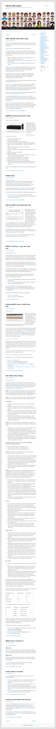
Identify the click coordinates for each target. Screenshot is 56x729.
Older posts (8, 34)
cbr (18, 241)
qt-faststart (10, 336)
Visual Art (42, 61)
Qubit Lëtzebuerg (12, 28)
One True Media (10, 690)
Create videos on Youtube (14, 671)
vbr (21, 241)
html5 (18, 199)
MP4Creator (10, 282)
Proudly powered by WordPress (28, 725)
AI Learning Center (43, 36)
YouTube (7, 675)
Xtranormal (10, 683)
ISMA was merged (11, 48)
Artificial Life (42, 38)
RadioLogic (18, 28)
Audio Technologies (43, 40)
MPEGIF (23, 110)
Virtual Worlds (42, 60)
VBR (26, 217)
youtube (24, 694)
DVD (34, 122)
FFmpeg (7, 290)
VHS (32, 125)
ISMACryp (9, 63)
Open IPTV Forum (17, 81)
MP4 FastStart (19, 334)
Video (22, 170)
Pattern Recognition (43, 51)
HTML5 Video (10, 176)
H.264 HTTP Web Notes (12, 362)
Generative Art (42, 44)
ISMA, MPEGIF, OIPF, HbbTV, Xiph (17, 39)
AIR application (17, 333)
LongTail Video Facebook (12, 194)
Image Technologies (43, 46)
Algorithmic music (43, 37)
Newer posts (34, 34)
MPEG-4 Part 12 (24, 256)
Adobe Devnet (10, 361)
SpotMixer (16, 690)
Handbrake (32, 345)
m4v (17, 268)
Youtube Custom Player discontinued (18, 699)
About (7, 28)
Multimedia (42, 49)
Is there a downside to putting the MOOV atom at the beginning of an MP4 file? (22, 366)
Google (19, 717)
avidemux (9, 633)
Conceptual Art (43, 43)
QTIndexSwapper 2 (27, 332)
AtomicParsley (10, 279)
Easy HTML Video (11, 196)
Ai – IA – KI (42, 35)
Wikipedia (9, 296)
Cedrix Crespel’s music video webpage (27, 707)
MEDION (29, 128)
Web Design (42, 63)
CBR (35, 209)
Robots (41, 53)
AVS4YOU (9, 630)
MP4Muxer (13, 287)
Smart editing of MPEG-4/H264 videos (16, 386)
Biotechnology (42, 41)
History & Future (43, 45)
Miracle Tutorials (11, 628)
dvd (18, 170)
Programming (42, 52)
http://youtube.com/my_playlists (18, 713)
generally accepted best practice (13, 234)
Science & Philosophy (44, 55)
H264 (20, 241)
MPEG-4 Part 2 (22, 57)
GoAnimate (10, 679)
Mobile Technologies (44, 48)
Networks (42, 50)
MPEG (7, 651)
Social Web (42, 57)
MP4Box (12, 290)
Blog (22, 28)
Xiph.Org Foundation (11, 102)
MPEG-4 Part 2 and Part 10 (14, 641)
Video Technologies (12, 110)
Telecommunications (44, 58)
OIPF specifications (10, 92)
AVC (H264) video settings (14, 376)
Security (41, 56)
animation (19, 694)
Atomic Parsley (10, 360)
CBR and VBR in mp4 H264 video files (18, 205)
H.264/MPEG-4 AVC (23, 60)
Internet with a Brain (13, 6)
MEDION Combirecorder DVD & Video (18, 116)
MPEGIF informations (21, 93)
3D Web (41, 34)
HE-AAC (32, 60)
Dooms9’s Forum (11, 295)
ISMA (21, 110)
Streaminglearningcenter (12, 631)
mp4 (18, 299)
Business (42, 42)
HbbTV (19, 110)
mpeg (20, 666)
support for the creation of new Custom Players (25, 703)
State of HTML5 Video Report (23, 188)
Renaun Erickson (25, 330)
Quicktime (19, 370)
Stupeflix (9, 686)
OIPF (25, 110)
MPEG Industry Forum (11, 67)
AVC (6, 662)
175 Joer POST (43, 33)
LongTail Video (15, 182)
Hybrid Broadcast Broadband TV (22, 96)
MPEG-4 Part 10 (25, 657)
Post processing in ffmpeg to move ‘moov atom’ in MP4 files (18, 364)
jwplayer (21, 199)
